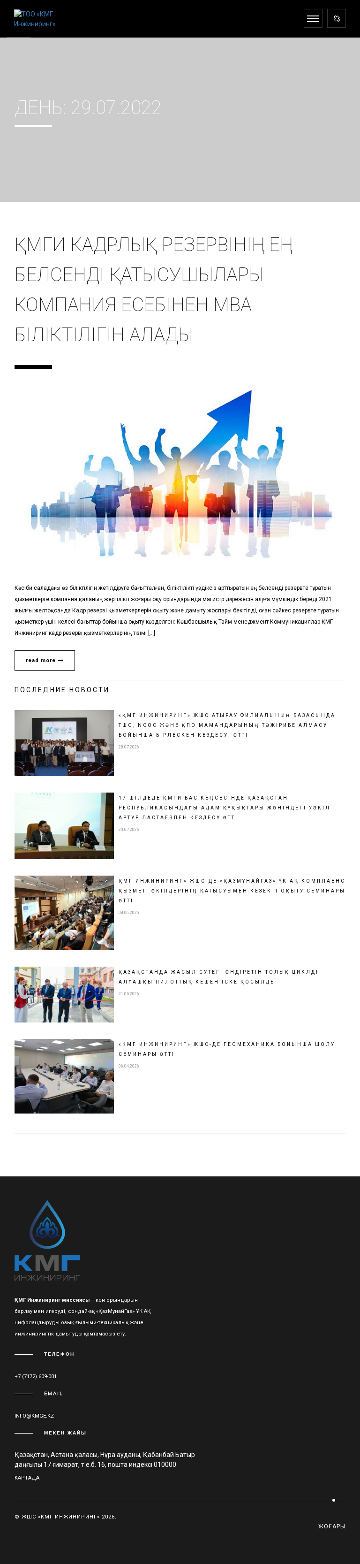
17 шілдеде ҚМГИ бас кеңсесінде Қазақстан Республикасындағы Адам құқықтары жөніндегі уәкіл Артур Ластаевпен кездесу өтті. (224, 807)
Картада (27, 1478)
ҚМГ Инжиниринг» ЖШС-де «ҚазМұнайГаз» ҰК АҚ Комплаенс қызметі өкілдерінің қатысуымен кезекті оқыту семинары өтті (232, 890)
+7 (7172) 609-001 (36, 1376)
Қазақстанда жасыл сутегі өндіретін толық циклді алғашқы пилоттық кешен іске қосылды (219, 976)
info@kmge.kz (34, 1416)
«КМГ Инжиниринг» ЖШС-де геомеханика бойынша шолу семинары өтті (227, 1049)
